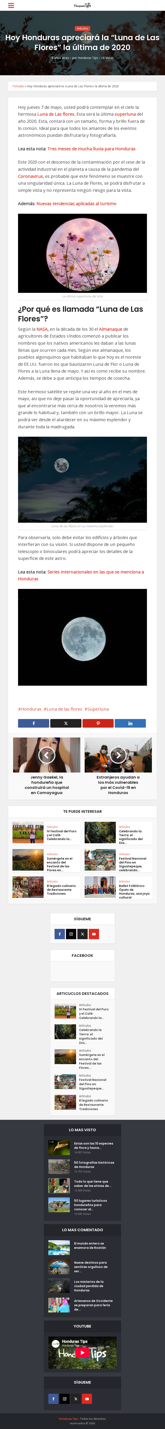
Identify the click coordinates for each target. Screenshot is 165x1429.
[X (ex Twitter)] (82, 934)
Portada (18, 86)
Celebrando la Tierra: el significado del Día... (131, 837)
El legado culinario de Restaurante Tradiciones (61, 890)
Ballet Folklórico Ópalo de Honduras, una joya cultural (134, 892)
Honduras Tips (88, 58)
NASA (42, 329)
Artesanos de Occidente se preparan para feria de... (93, 1305)
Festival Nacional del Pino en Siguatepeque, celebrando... (132, 864)
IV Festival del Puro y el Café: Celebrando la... (94, 1013)
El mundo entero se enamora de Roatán (90, 1245)
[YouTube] (94, 934)
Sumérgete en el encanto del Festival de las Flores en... (59, 864)
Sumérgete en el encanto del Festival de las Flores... (92, 1061)
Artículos (82, 28)
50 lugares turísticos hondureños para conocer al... (90, 1205)
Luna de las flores (64, 709)
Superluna (98, 709)
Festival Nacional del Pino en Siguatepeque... (92, 1084)
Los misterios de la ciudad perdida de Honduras (89, 1286)
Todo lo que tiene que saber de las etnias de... (93, 1183)
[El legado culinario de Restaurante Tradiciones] (67, 1102)
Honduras (31, 709)
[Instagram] (71, 934)
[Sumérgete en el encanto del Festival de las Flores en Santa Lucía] (67, 1056)
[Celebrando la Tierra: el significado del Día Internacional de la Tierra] (67, 1031)
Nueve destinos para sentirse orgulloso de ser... (91, 1266)
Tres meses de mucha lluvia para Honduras (91, 149)
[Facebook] (60, 934)
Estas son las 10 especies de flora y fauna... (93, 1145)
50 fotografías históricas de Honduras (94, 1164)
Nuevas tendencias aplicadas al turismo (76, 203)
